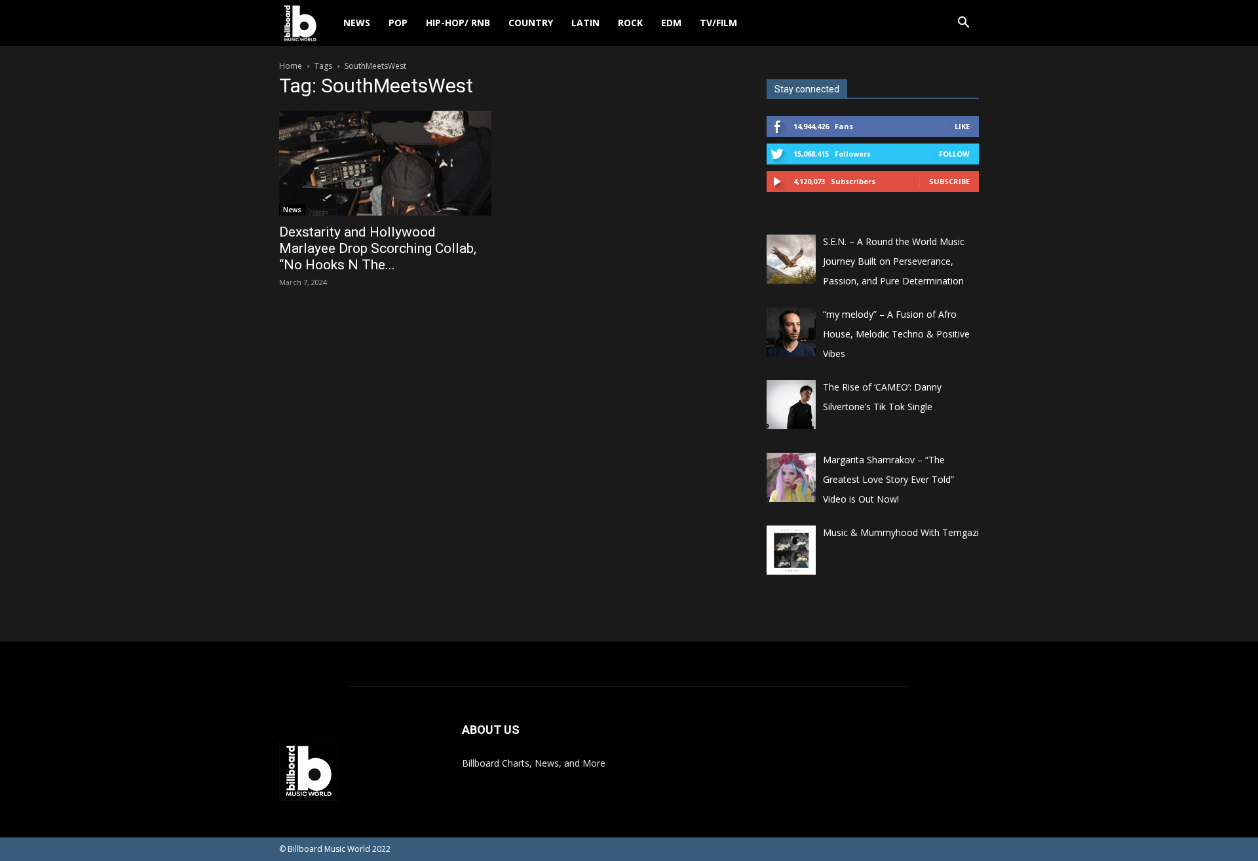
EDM (671, 22)
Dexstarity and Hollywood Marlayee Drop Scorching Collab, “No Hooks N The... (377, 248)
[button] (963, 24)
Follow (954, 154)
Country (530, 22)
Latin (585, 22)
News (356, 22)
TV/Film (718, 22)
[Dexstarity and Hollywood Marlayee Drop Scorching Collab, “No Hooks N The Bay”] (385, 163)
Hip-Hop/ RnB (458, 22)
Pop (398, 22)
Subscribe (949, 181)
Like (962, 126)
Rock (630, 22)
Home (290, 65)
